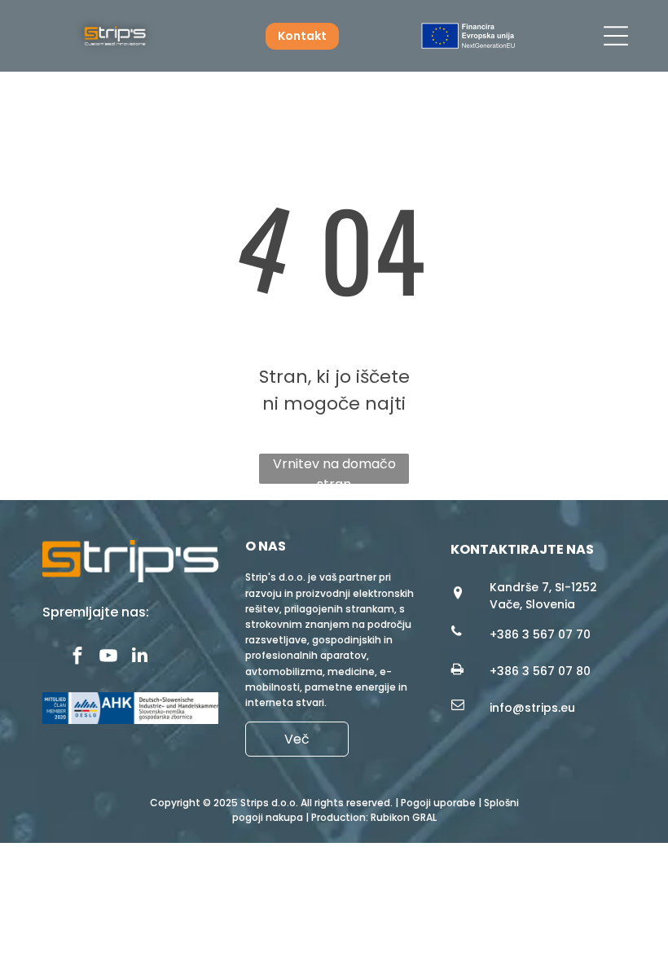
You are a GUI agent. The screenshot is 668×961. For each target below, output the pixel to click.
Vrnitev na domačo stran (334, 469)
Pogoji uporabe (438, 803)
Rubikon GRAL (404, 817)
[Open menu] (616, 36)
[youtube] (108, 657)
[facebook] (77, 657)
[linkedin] (139, 657)
